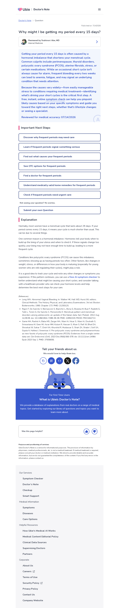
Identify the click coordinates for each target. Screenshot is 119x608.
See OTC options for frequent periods (45, 166)
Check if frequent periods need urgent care (47, 194)
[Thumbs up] (86, 431)
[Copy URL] (43, 360)
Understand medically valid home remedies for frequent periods (59, 185)
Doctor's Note (25, 20)
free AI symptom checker (83, 277)
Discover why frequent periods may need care (49, 137)
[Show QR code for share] (51, 360)
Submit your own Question (38, 210)
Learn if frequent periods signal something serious (52, 147)
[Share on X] (67, 360)
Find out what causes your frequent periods (48, 156)
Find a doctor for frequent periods (42, 175)
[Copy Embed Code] (59, 360)
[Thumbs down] (95, 431)
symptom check (55, 99)
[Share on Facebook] (75, 360)
